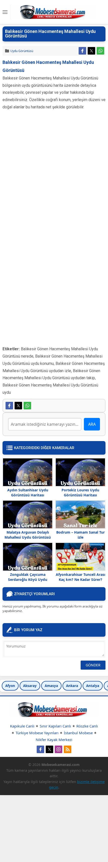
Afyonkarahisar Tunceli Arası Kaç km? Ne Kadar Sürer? (80, 577)
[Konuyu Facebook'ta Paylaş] (82, 51)
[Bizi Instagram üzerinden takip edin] (58, 749)
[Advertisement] (54, 176)
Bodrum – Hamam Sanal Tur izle (80, 535)
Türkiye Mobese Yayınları (37, 732)
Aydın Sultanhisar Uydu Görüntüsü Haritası (27, 492)
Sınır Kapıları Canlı (55, 725)
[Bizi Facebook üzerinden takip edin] (40, 749)
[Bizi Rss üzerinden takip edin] (67, 749)
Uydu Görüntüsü (21, 51)
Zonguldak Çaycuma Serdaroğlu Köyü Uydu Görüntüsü (27, 579)
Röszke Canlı (87, 725)
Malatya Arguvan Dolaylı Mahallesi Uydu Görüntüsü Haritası (28, 537)
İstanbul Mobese (78, 732)
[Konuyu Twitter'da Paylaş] (91, 51)
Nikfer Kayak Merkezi (54, 739)
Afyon (10, 685)
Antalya (92, 685)
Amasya (51, 685)
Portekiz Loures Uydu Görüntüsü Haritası (80, 492)
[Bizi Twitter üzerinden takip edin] (49, 749)
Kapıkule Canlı (22, 725)
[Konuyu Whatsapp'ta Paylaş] (100, 51)
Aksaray (30, 685)
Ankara (72, 685)
